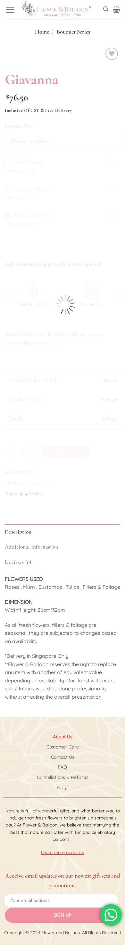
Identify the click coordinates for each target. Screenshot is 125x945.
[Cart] (116, 10)
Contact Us (62, 757)
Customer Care (62, 747)
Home (42, 31)
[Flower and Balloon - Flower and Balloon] (57, 9)
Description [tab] (18, 531)
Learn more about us (62, 852)
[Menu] (10, 9)
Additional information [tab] (32, 546)
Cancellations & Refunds (62, 777)
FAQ (62, 767)
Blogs (63, 787)
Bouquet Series (73, 31)
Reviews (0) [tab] (18, 562)
